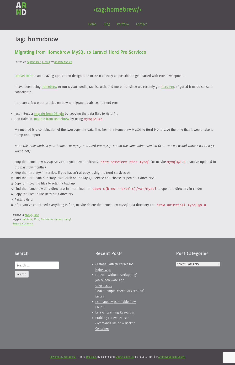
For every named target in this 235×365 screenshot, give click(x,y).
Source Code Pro (125, 356)
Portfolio (123, 24)
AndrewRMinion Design (171, 356)
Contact (141, 24)
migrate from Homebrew (51, 119)
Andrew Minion (63, 62)
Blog (107, 24)
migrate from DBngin (49, 113)
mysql (67, 219)
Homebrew (49, 87)
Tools (36, 215)
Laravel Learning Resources (115, 312)
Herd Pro (167, 87)
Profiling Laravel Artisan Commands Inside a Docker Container (115, 323)
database (27, 219)
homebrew (47, 219)
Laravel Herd (24, 76)
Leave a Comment (23, 223)
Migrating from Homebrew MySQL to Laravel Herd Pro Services (80, 52)
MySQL (28, 215)
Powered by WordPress (63, 356)
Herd (36, 219)
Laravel (58, 219)
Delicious (91, 356)
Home (92, 24)
